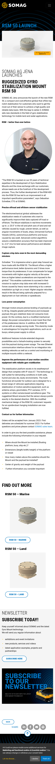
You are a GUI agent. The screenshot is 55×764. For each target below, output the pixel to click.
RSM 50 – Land (16, 594)
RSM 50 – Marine (17, 540)
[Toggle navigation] (49, 5)
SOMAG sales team (43, 426)
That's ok (46, 759)
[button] (24, 727)
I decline (35, 759)
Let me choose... (9, 759)
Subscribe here (14, 659)
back (8, 722)
